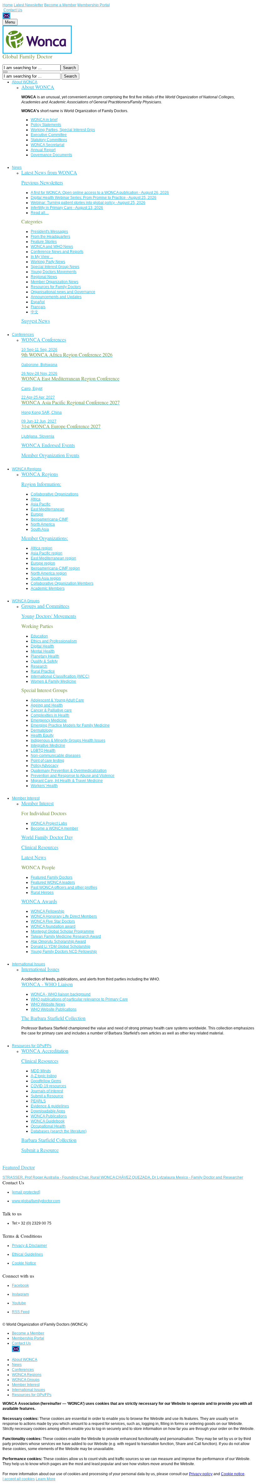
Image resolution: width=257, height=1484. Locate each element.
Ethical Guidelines (27, 1254)
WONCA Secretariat (47, 145)
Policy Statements (46, 125)
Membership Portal (93, 5)
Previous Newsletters (42, 182)
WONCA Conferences (43, 339)
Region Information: (41, 484)
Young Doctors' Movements (48, 616)
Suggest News (35, 320)
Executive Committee (49, 135)
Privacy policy (200, 1474)
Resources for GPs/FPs (31, 1046)
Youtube (19, 1303)
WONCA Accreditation (44, 1050)
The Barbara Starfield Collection (53, 1018)
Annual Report (43, 150)
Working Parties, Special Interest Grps (63, 130)
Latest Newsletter (28, 5)
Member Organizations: (44, 538)
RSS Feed (20, 1312)
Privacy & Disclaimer (29, 1245)
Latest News (33, 857)
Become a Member (60, 5)
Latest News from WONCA (49, 172)
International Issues (28, 964)
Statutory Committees (49, 140)
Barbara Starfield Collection (48, 1140)
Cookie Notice (24, 1263)
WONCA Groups (25, 601)
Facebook (20, 1285)
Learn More (45, 1479)
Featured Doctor (19, 1167)
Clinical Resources (39, 847)
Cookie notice (232, 1474)
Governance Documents (51, 155)
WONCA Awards (39, 901)
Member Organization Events (50, 455)
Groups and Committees (45, 606)
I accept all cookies (19, 1479)
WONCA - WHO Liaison (47, 984)
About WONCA (24, 82)
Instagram (20, 1294)
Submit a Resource (40, 1150)
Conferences (23, 334)
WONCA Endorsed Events (48, 445)
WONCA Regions (26, 469)
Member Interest (25, 798)
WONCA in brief (44, 119)
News (17, 167)
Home (8, 5)
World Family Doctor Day (47, 837)
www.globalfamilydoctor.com (36, 1201)
